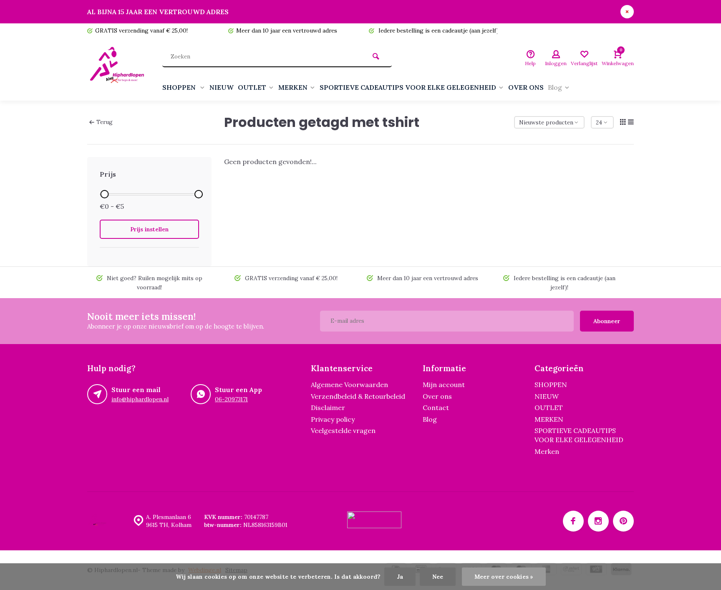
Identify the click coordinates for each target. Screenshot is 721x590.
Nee (437, 576)
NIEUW (221, 87)
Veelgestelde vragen (343, 430)
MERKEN (293, 87)
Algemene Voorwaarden (349, 384)
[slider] (104, 194)
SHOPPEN (179, 87)
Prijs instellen (149, 229)
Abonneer (606, 321)
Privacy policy (333, 419)
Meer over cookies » (503, 576)
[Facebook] (573, 521)
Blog (555, 87)
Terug (104, 122)
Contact (436, 407)
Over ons (437, 396)
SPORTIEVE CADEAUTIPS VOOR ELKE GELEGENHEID (408, 87)
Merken (546, 451)
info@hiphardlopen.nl (140, 399)
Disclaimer (328, 407)
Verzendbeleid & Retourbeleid (358, 396)
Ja (400, 576)
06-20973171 (231, 399)
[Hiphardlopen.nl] (118, 69)
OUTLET (252, 87)
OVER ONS (526, 87)
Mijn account (444, 384)
